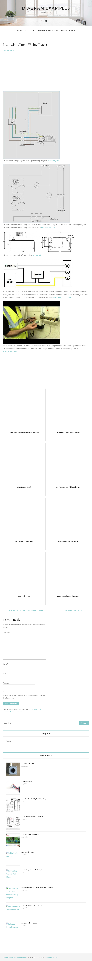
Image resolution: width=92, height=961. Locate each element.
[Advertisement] (46, 71)
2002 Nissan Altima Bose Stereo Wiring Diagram (37, 887)
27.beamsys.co (53, 160)
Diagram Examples (46, 8)
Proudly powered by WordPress (15, 957)
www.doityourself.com (62, 297)
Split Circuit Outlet (27, 852)
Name (5, 664)
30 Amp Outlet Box (27, 763)
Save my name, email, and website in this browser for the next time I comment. (24, 696)
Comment (7, 632)
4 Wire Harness (26, 781)
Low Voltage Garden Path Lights (32, 870)
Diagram (9, 741)
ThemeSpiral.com (50, 957)
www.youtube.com (10, 352)
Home (19, 30)
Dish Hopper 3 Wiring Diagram (31, 905)
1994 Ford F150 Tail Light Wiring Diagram (35, 799)
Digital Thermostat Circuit (30, 834)
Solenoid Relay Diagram (29, 923)
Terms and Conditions (47, 30)
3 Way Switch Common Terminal (32, 816)
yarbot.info (37, 255)
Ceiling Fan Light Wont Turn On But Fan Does (26, 610)
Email (5, 673)
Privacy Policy (68, 30)
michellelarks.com (48, 227)
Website (6, 683)
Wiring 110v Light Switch (74, 610)
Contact (30, 30)
